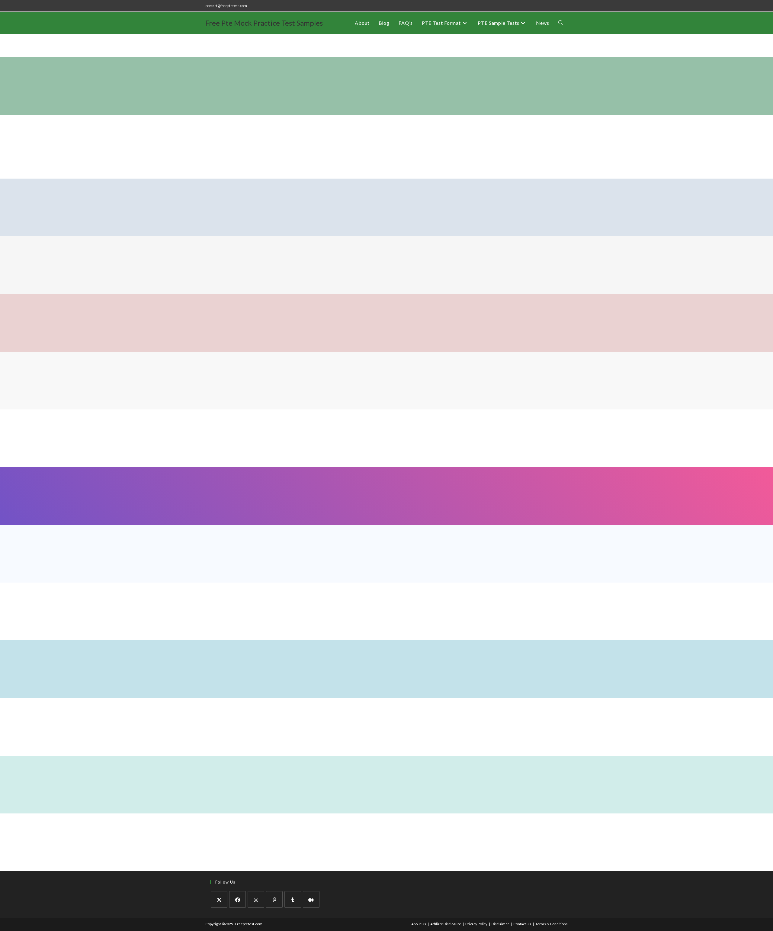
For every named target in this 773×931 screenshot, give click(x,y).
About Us (418, 924)
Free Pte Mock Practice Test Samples (264, 22)
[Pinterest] (274, 899)
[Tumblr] (292, 899)
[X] (219, 899)
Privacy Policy (476, 924)
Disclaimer (500, 924)
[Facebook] (237, 899)
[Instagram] (256, 899)
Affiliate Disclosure (445, 924)
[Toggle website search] (561, 23)
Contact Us (522, 924)
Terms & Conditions (551, 924)
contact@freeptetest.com (226, 5)
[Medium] (311, 899)
